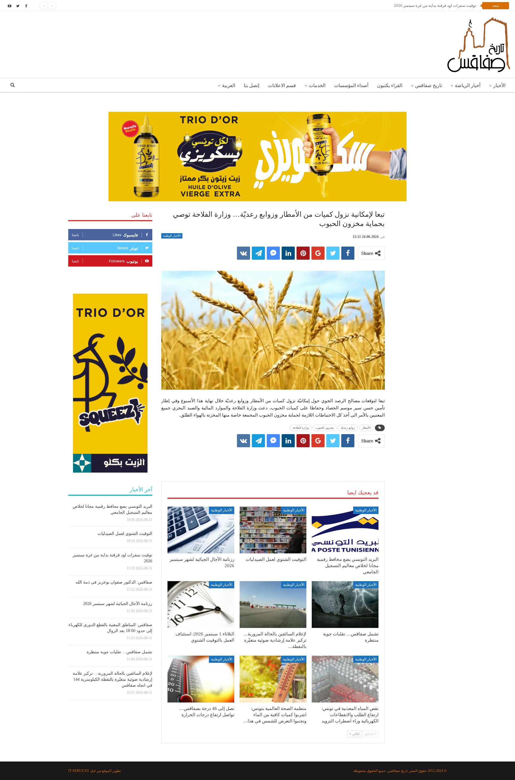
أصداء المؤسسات (351, 85)
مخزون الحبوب (325, 427)
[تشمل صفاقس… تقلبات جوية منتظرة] (345, 604)
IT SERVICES (78, 771)
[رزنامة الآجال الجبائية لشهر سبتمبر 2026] (200, 530)
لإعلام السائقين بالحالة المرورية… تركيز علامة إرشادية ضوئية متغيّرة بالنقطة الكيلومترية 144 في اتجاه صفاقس (112, 679)
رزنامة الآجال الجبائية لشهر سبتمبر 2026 (117, 603)
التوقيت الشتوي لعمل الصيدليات (124, 533)
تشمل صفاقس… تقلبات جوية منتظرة (119, 652)
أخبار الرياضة (467, 85)
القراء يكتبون (389, 85)
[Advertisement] (273, 458)
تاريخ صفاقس (428, 85)
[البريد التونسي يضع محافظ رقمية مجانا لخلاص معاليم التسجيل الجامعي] (345, 530)
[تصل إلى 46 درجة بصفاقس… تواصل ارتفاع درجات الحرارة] (200, 679)
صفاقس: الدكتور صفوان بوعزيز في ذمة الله (114, 582)
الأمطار (366, 427)
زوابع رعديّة (348, 427)
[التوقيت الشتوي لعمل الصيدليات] (273, 530)
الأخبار (499, 85)
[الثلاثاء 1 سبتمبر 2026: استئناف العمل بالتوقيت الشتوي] (200, 604)
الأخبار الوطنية (172, 235)
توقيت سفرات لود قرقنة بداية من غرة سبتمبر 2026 (435, 5)
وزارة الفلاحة (301, 427)
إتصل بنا (251, 85)
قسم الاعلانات (282, 85)
